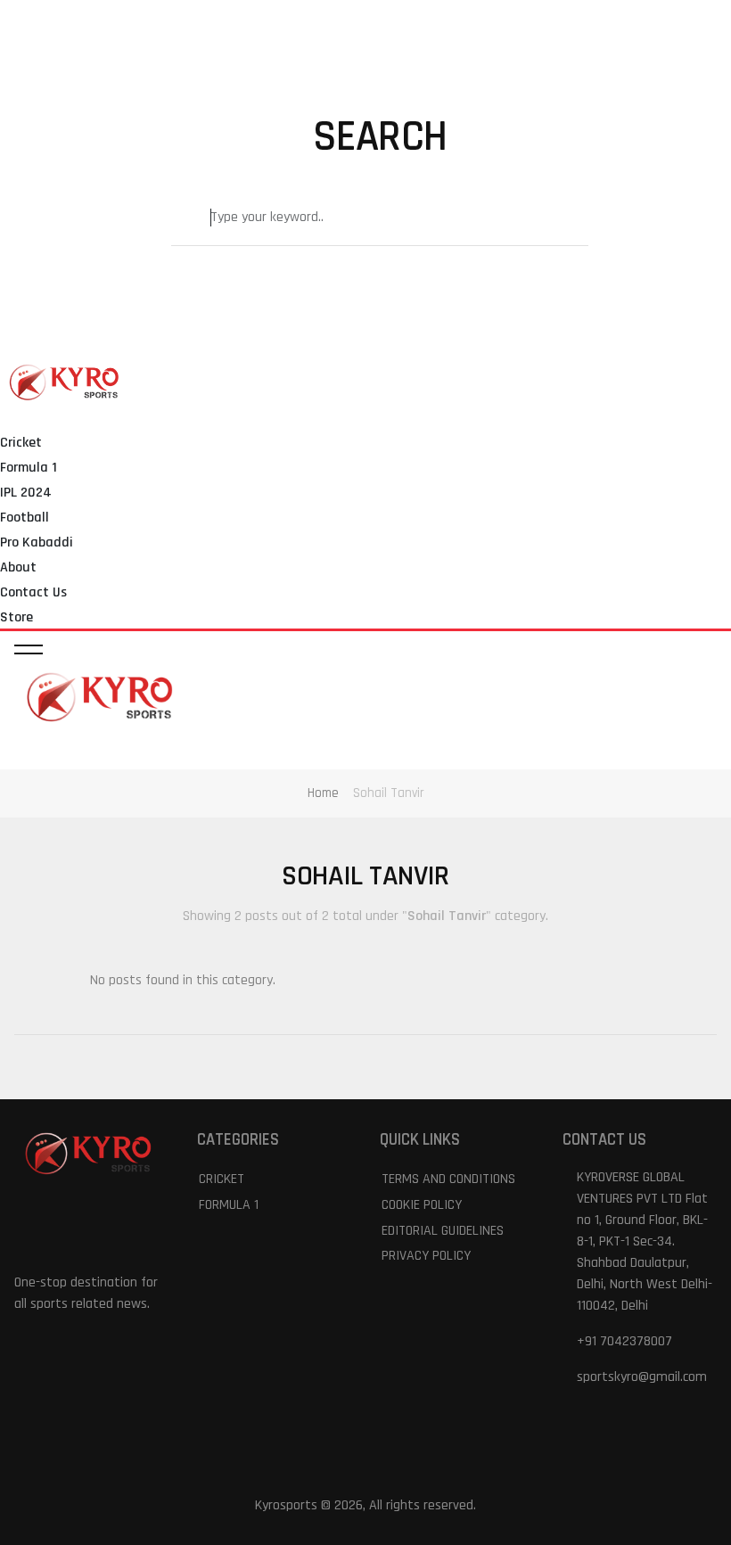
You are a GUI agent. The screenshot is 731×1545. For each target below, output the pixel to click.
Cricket (21, 442)
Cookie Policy (422, 1205)
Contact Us (33, 592)
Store (16, 617)
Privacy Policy (426, 1255)
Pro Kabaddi (36, 542)
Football (24, 517)
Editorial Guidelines (443, 1230)
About (18, 567)
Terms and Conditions (448, 1179)
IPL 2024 (26, 492)
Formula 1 (28, 467)
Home (323, 793)
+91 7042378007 (624, 1341)
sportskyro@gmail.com (642, 1377)
